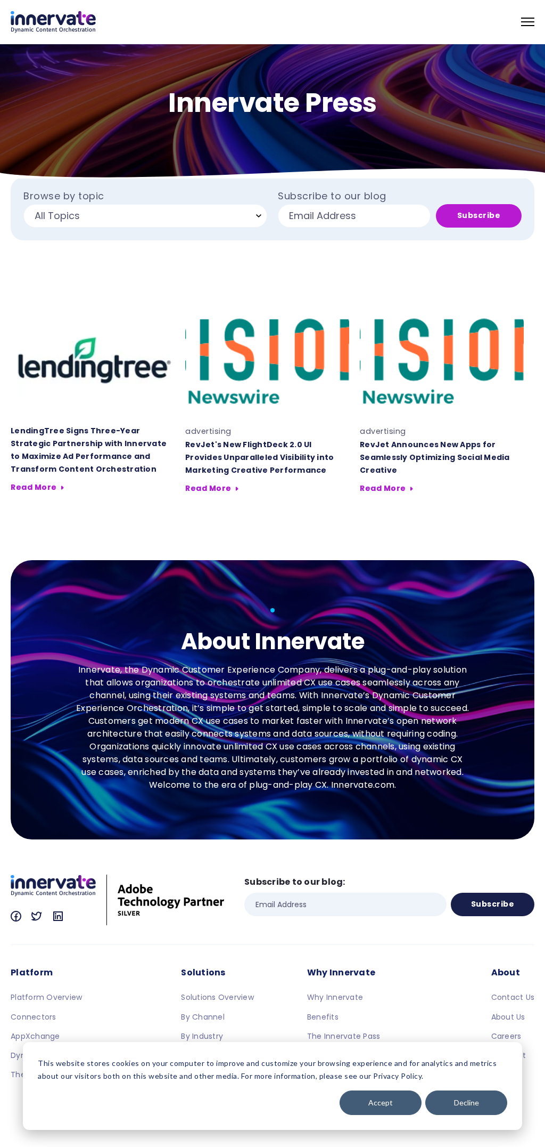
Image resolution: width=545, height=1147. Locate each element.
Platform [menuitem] (32, 972)
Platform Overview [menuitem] (46, 997)
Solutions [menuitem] (203, 972)
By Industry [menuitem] (202, 1036)
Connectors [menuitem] (33, 1017)
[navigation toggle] (527, 22)
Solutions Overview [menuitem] (217, 997)
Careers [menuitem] (506, 1036)
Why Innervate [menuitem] (341, 972)
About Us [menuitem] (508, 1017)
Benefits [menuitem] (322, 1017)
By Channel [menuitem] (203, 1017)
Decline (466, 1102)
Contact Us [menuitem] (513, 997)
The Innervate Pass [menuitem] (344, 1036)
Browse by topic (63, 196)
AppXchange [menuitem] (35, 1036)
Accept (380, 1102)
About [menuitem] (505, 972)
